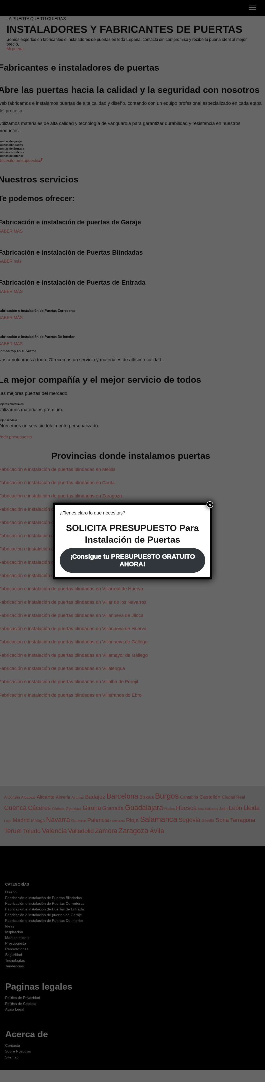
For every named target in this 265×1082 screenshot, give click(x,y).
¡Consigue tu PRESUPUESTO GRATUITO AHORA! (132, 560)
